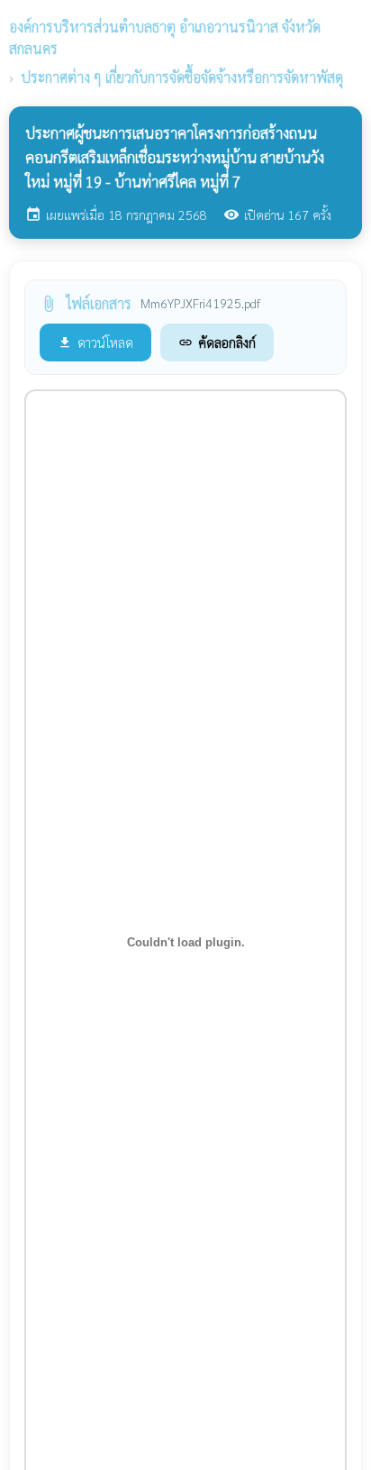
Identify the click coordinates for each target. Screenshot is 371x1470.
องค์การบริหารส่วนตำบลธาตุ (165, 37)
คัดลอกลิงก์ (217, 342)
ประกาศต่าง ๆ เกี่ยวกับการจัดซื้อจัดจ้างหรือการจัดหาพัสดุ (182, 77)
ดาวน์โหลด (95, 342)
